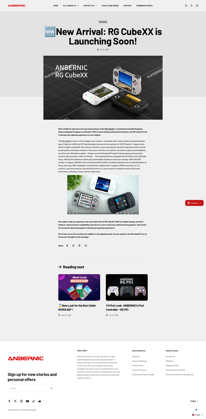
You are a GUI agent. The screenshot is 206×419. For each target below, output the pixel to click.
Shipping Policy (172, 365)
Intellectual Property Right (143, 374)
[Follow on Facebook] (9, 401)
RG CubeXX (103, 22)
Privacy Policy (138, 365)
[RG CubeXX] (103, 194)
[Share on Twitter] (73, 245)
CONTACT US (88, 5)
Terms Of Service (139, 370)
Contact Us (170, 356)
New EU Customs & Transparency (180, 374)
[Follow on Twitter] (15, 401)
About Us (136, 356)
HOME (55, 5)
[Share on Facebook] (67, 245)
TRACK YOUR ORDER (110, 5)
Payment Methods (139, 361)
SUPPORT (127, 5)
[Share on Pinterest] (79, 245)
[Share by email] (85, 245)
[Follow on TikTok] (33, 401)
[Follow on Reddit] (39, 401)
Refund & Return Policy (175, 370)
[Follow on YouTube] (27, 401)
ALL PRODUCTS (69, 5)
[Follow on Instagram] (21, 401)
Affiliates (169, 361)
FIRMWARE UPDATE (144, 5)
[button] (197, 415)
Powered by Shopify (29, 410)
